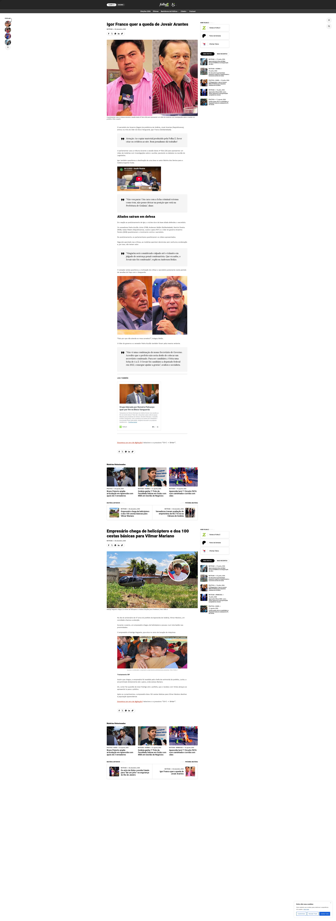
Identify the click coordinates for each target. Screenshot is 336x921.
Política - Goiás (214, 80)
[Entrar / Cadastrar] (329, 20)
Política (109, 489)
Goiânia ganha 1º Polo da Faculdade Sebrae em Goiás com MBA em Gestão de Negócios (152, 493)
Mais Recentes (222, 54)
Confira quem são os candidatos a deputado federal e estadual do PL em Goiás (218, 103)
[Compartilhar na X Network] (112, 33)
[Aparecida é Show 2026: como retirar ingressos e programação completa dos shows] (203, 597)
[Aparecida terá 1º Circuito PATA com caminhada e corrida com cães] (183, 477)
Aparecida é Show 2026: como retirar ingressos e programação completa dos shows (218, 93)
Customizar (301, 913)
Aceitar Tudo (325, 913)
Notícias (110, 29)
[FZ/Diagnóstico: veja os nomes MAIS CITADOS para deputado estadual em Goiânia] (203, 587)
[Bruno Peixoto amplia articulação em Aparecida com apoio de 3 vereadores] (121, 477)
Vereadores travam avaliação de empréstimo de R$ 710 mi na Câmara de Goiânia (170, 513)
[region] (313, 909)
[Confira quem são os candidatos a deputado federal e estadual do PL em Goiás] (203, 102)
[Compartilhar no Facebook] (108, 33)
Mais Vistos (207, 54)
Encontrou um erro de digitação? (130, 443)
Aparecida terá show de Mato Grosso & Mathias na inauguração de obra (218, 62)
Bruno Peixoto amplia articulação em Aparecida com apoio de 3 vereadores (120, 493)
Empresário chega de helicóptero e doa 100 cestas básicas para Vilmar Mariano (135, 513)
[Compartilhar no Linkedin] (118, 33)
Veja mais (306, 909)
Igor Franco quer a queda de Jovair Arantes (172, 772)
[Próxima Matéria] (190, 512)
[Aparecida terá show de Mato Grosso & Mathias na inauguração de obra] (203, 61)
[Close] (331, 903)
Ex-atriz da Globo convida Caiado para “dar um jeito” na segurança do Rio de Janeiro (135, 772)
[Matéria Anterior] (114, 512)
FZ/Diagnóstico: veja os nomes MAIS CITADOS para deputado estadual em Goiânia (218, 83)
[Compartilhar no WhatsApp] (115, 33)
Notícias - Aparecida (176, 748)
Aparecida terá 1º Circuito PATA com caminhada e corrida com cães (183, 493)
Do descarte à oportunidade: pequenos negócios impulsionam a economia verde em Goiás (219, 74)
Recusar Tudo (313, 913)
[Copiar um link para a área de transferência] (122, 33)
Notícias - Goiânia (144, 489)
